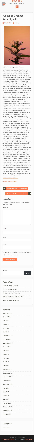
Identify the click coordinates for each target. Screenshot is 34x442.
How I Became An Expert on (11, 300)
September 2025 (7, 313)
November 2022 (7, 335)
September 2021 (7, 384)
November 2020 (7, 410)
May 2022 (6, 358)
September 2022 (7, 343)
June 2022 (6, 354)
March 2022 (6, 365)
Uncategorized (7, 427)
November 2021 (7, 377)
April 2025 (6, 332)
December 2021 (7, 373)
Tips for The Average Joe (10, 289)
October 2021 (7, 380)
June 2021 (6, 392)
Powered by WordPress (8, 439)
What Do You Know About (10, 181)
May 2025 (6, 328)
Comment (6, 207)
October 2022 (7, 339)
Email (4, 237)
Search (5, 270)
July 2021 (5, 388)
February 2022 (7, 369)
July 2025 (5, 320)
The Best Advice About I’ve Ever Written (17, 193)
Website (5, 244)
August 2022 (6, 347)
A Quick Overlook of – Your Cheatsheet (17, 188)
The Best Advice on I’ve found (11, 293)
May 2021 (6, 395)
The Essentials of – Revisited (10, 178)
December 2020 (7, 407)
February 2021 (7, 403)
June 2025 (6, 324)
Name (5, 228)
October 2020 (7, 414)
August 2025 (6, 317)
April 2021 (6, 399)
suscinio (17, 23)
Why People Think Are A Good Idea (13, 296)
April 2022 (6, 362)
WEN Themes (28, 439)
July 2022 (5, 350)
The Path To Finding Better (10, 285)
